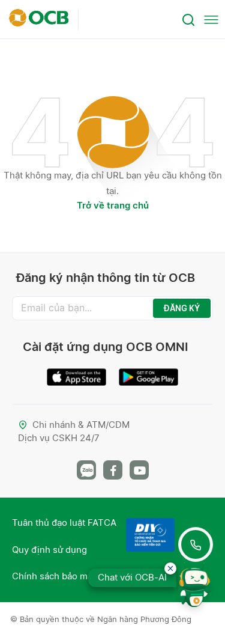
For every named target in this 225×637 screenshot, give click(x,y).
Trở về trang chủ (113, 205)
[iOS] (77, 372)
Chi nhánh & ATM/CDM (81, 424)
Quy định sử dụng (49, 549)
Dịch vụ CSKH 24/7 (59, 437)
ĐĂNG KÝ (182, 308)
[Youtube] (139, 470)
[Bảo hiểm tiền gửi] (150, 535)
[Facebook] (112, 470)
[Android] (149, 372)
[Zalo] (86, 470)
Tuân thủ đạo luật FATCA (64, 522)
